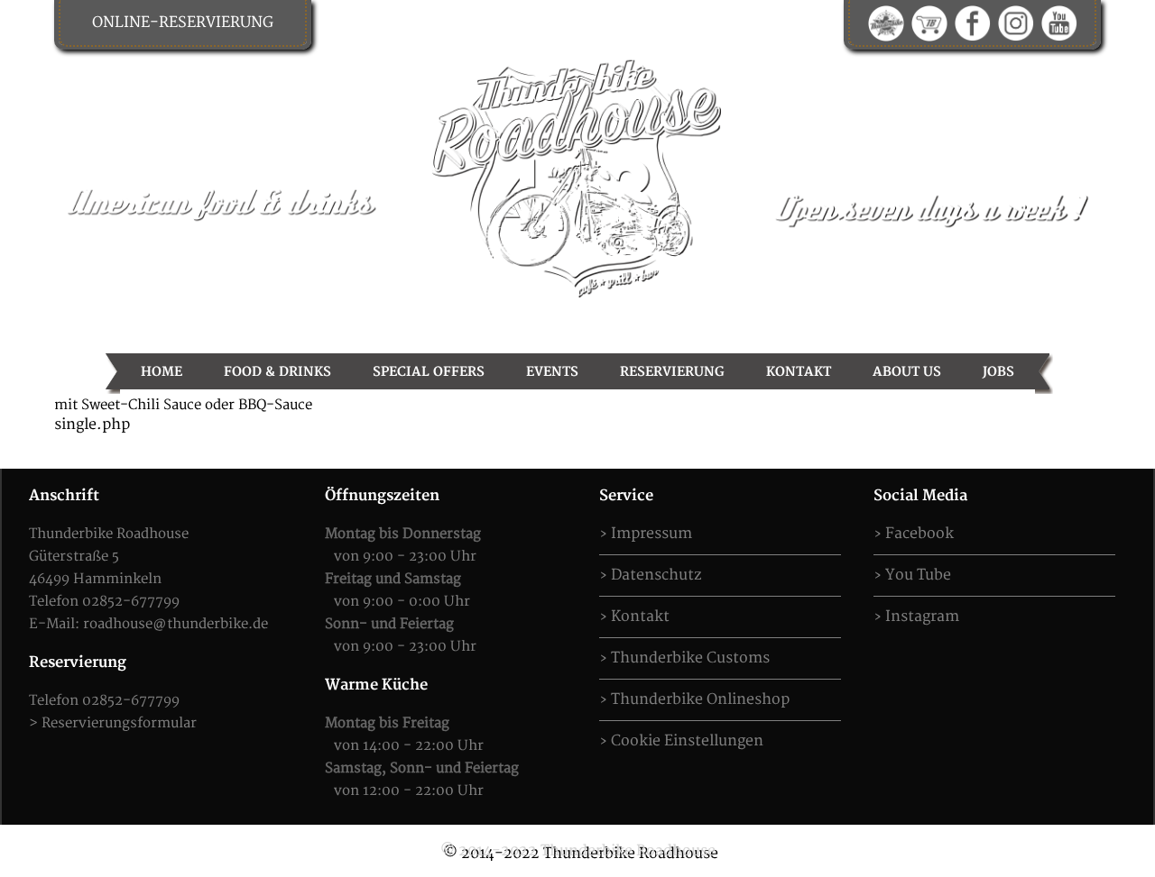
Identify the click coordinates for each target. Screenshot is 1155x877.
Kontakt (798, 371)
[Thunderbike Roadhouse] (577, 176)
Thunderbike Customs (690, 658)
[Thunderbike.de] (886, 22)
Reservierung (672, 371)
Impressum (651, 534)
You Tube (918, 575)
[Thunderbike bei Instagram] (1016, 22)
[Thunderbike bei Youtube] (1059, 22)
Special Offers (429, 371)
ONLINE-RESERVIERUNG (182, 23)
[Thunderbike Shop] (929, 22)
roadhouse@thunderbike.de (175, 624)
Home (161, 371)
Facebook (919, 534)
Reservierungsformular (119, 723)
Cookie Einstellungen (687, 741)
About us (907, 371)
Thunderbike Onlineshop (700, 699)
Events (552, 371)
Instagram (922, 617)
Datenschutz (656, 575)
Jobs (998, 371)
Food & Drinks (277, 371)
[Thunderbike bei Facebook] (973, 22)
